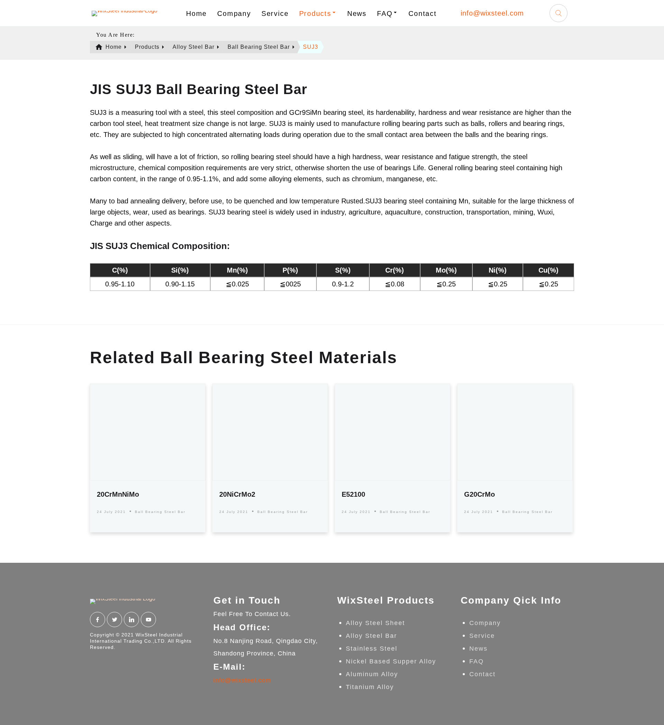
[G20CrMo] (515, 432)
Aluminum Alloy (372, 674)
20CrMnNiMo (118, 494)
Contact (422, 13)
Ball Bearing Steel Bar (160, 512)
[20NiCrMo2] (270, 432)
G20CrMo (479, 494)
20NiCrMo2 (237, 494)
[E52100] (392, 432)
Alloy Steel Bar (371, 635)
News (357, 13)
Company (234, 13)
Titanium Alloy (370, 686)
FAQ (385, 13)
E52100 (353, 494)
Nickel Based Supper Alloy (391, 661)
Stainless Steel (371, 648)
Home (196, 13)
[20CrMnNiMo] (148, 432)
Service (275, 13)
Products (315, 13)
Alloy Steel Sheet (375, 623)
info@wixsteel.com (492, 13)
